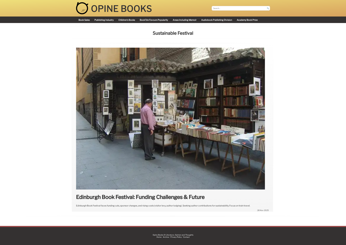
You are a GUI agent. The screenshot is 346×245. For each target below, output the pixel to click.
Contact (186, 237)
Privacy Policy (176, 237)
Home (159, 237)
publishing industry (104, 20)
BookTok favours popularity (154, 20)
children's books (126, 20)
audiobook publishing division (216, 20)
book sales (84, 20)
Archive (166, 237)
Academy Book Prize (247, 20)
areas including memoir (185, 20)
